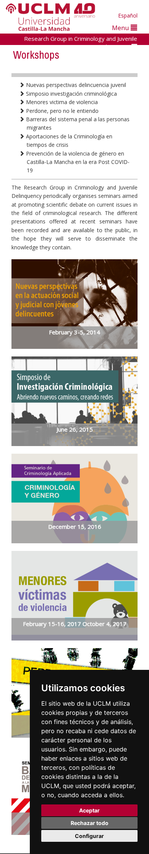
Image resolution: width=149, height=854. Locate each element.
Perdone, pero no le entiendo (61, 110)
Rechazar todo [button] (90, 823)
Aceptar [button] (89, 810)
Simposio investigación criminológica (70, 93)
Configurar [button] (89, 836)
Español (128, 15)
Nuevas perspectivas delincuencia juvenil (75, 84)
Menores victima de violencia (61, 102)
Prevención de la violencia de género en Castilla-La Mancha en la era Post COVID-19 (77, 162)
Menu (121, 27)
